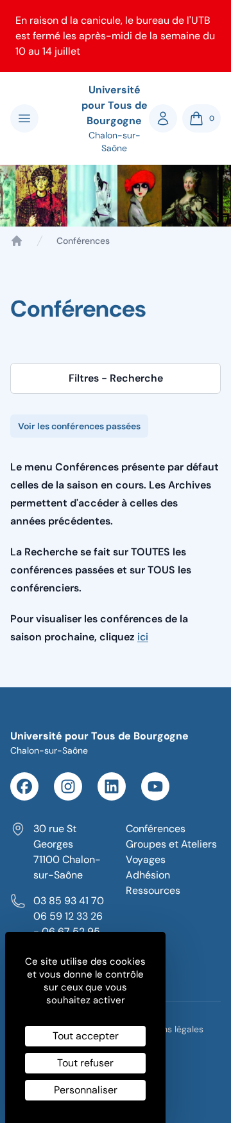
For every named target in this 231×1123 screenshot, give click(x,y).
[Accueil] (16, 240)
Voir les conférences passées (79, 426)
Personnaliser (85, 1090)
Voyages (146, 859)
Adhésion (148, 875)
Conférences (155, 828)
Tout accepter (86, 1036)
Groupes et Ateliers (171, 844)
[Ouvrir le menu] (24, 118)
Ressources (153, 890)
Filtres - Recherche (116, 378)
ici (142, 637)
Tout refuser (85, 1063)
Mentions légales (168, 1029)
